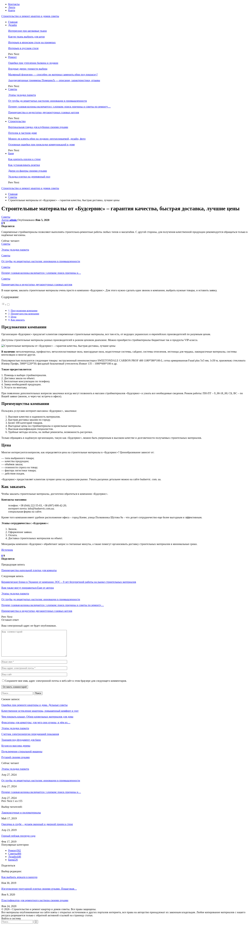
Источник (7, 549)
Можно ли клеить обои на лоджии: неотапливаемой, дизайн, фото (47, 138)
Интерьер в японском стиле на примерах (32, 42)
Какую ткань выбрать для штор (26, 36)
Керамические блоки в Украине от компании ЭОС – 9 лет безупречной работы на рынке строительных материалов (68, 581)
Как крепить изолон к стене (24, 159)
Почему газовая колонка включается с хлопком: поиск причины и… (41, 792)
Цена (13, 316)
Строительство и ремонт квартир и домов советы (30, 16)
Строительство (17, 121)
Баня (11, 153)
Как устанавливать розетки (24, 165)
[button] (5, 304)
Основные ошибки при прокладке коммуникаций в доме (41, 144)
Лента (11, 7)
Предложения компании (24, 310)
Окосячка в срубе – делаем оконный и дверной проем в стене (37, 824)
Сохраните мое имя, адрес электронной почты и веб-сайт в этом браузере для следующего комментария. (66, 680)
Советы (12, 89)
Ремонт (12, 57)
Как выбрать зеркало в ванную (19, 877)
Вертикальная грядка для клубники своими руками (38, 127)
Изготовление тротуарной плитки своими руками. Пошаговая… (39, 888)
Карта (11, 10)
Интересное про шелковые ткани (27, 30)
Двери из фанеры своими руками (27, 170)
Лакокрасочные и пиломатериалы (21, 812)
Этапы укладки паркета (22, 95)
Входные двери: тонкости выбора (27, 68)
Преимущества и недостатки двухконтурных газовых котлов (43, 112)
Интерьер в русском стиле (23, 48)
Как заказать (18, 319)
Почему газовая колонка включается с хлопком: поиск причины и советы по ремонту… (59, 106)
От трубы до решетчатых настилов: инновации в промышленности (47, 100)
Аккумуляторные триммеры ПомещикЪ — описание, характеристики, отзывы (54, 80)
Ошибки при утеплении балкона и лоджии (33, 62)
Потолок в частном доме (22, 132)
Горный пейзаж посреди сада (18, 835)
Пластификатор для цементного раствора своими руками (34, 900)
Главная (12, 21)
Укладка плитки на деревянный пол (29, 176)
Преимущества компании (25, 313)
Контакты (14, 4)
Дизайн (12, 25)
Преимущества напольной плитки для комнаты (29, 570)
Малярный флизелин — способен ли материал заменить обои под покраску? (53, 74)
